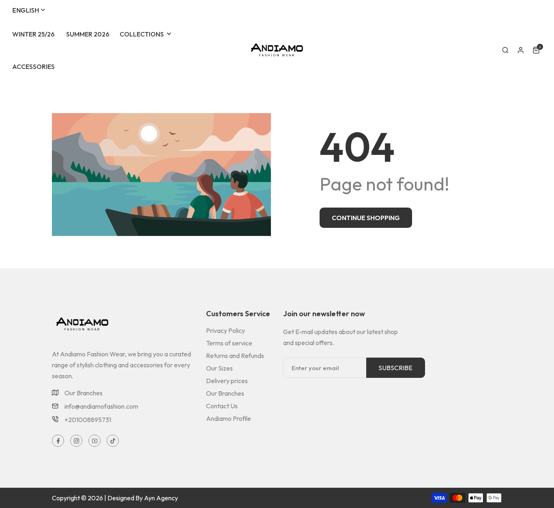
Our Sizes (219, 368)
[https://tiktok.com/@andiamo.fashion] (113, 441)
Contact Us (222, 406)
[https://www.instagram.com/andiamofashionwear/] (76, 441)
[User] (520, 50)
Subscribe (395, 368)
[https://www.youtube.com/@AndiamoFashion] (94, 441)
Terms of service (229, 343)
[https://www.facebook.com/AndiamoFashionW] (58, 441)
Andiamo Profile (228, 418)
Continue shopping (366, 218)
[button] (505, 50)
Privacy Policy (225, 330)
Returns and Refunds (235, 356)
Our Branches (83, 393)
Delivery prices (227, 381)
